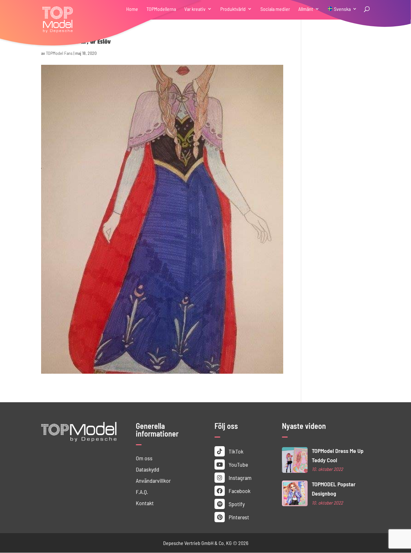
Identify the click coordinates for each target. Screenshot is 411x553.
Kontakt (145, 502)
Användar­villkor (153, 480)
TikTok (235, 451)
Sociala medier (275, 9)
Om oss (144, 458)
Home (132, 9)
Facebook (238, 490)
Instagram (239, 477)
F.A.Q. (142, 491)
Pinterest (238, 517)
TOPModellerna (161, 9)
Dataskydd (147, 469)
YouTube (237, 464)
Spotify (236, 503)
